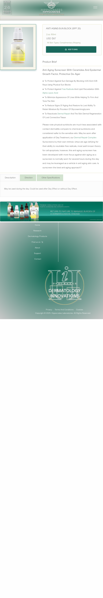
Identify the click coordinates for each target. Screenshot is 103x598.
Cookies (79, 310)
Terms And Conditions (64, 310)
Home (37, 225)
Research (37, 231)
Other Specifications (51, 178)
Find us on (36, 242)
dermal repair (63, 114)
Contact (37, 259)
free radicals (68, 89)
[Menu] (94, 8)
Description (10, 177)
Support (37, 253)
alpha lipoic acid (50, 93)
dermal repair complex (85, 137)
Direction (29, 178)
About (37, 248)
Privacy (49, 310)
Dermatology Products (37, 236)
